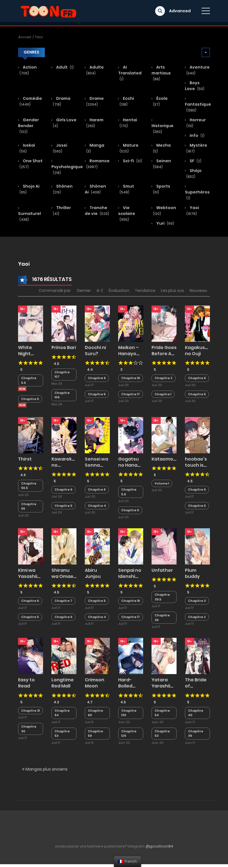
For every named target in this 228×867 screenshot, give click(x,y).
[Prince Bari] (63, 323)
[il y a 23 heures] (22, 389)
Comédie (30, 101)
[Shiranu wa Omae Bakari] (63, 546)
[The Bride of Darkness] (197, 655)
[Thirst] (30, 434)
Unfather (162, 570)
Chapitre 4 (97, 505)
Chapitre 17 (130, 394)
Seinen (162, 163)
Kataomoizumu (169, 459)
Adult (64, 67)
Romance (98, 163)
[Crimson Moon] (97, 655)
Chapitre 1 (163, 394)
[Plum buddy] (197, 546)
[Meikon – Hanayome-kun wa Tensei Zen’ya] (130, 323)
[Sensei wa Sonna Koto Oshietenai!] (97, 434)
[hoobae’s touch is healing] (197, 434)
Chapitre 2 (163, 378)
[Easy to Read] (30, 655)
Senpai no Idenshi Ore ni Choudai (129, 579)
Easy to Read (26, 683)
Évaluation (119, 290)
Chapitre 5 (30, 399)
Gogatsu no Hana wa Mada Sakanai (128, 468)
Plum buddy (192, 573)
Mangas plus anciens (46, 769)
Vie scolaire (126, 213)
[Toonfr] (48, 10)
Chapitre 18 (130, 378)
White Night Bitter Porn (30, 353)
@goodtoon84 (159, 846)
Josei (60, 148)
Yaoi (39, 37)
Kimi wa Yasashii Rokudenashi (33, 576)
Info (196, 135)
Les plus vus (172, 290)
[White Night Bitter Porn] (30, 323)
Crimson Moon (94, 683)
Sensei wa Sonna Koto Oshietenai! (98, 468)
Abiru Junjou (93, 573)
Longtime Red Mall (62, 683)
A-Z (99, 290)
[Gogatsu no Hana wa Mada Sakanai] (130, 434)
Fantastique (198, 107)
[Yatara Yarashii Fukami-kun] (164, 655)
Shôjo (194, 173)
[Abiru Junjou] (97, 546)
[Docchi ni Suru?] (97, 323)
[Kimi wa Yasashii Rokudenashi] (30, 546)
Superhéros (197, 194)
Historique (163, 128)
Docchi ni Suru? (95, 350)
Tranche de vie (97, 210)
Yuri (164, 223)
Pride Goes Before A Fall (164, 353)
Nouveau (198, 290)
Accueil (24, 37)
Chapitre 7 (63, 601)
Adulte (95, 70)
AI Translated (130, 72)
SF (195, 161)
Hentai (128, 122)
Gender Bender (28, 125)
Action (28, 70)
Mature (129, 148)
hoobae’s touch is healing (196, 465)
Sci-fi (132, 161)
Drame (95, 101)
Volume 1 (162, 483)
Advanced (180, 11)
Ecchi (127, 101)
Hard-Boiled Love (125, 686)
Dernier (84, 290)
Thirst (25, 459)
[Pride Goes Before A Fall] (164, 323)
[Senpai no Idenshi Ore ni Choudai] (130, 546)
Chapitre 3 (197, 601)
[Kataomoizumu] (164, 434)
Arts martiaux (161, 72)
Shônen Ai (95, 189)
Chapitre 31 (30, 710)
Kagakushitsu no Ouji (201, 350)
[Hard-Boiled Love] (130, 655)
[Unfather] (164, 546)
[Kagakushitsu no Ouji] (197, 323)
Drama (61, 101)
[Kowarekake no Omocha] (63, 434)
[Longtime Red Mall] (63, 655)
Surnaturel (29, 216)
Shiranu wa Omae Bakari (62, 576)
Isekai (27, 148)
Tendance (145, 290)
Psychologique (67, 169)
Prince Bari (63, 347)
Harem (94, 122)
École (160, 101)
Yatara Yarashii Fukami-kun (161, 689)
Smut (127, 189)
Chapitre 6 (97, 378)
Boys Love (194, 85)
